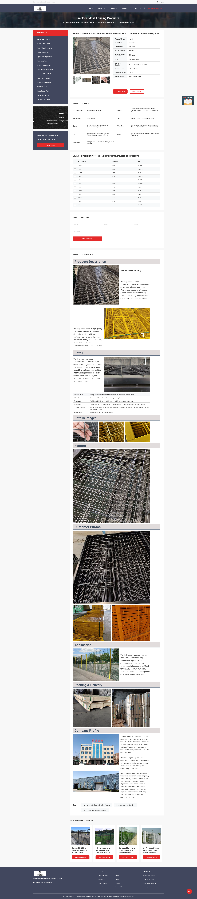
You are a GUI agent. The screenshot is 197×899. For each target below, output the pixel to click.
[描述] (144, 8)
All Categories (147, 887)
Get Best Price (120, 91)
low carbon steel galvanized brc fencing (97, 805)
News (117, 875)
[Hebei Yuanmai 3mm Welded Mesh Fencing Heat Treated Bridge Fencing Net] (80, 836)
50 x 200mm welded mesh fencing (95, 810)
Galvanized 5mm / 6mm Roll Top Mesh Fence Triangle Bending (127, 850)
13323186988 (51, 139)
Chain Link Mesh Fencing (45, 69)
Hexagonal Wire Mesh (44, 82)
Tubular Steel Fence (43, 100)
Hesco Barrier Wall (43, 91)
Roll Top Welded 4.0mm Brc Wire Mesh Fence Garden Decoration (151, 850)
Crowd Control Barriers (44, 65)
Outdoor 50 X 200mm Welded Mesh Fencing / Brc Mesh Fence (80, 850)
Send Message (87, 239)
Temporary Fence (42, 61)
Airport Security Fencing (44, 56)
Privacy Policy (119, 887)
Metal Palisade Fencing (44, 48)
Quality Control (102, 883)
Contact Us (101, 887)
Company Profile (103, 875)
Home (65, 22)
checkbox (75, 165)
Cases (117, 879)
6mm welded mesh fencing (125, 805)
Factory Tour (102, 879)
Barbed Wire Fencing (43, 78)
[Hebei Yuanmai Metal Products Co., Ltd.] (40, 8)
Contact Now (50, 145)
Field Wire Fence (42, 87)
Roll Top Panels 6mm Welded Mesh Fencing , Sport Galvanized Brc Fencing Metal (103, 850)
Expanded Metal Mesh (44, 74)
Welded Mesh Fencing (75, 22)
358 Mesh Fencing (43, 52)
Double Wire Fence (43, 95)
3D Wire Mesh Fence (43, 44)
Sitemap (118, 883)
